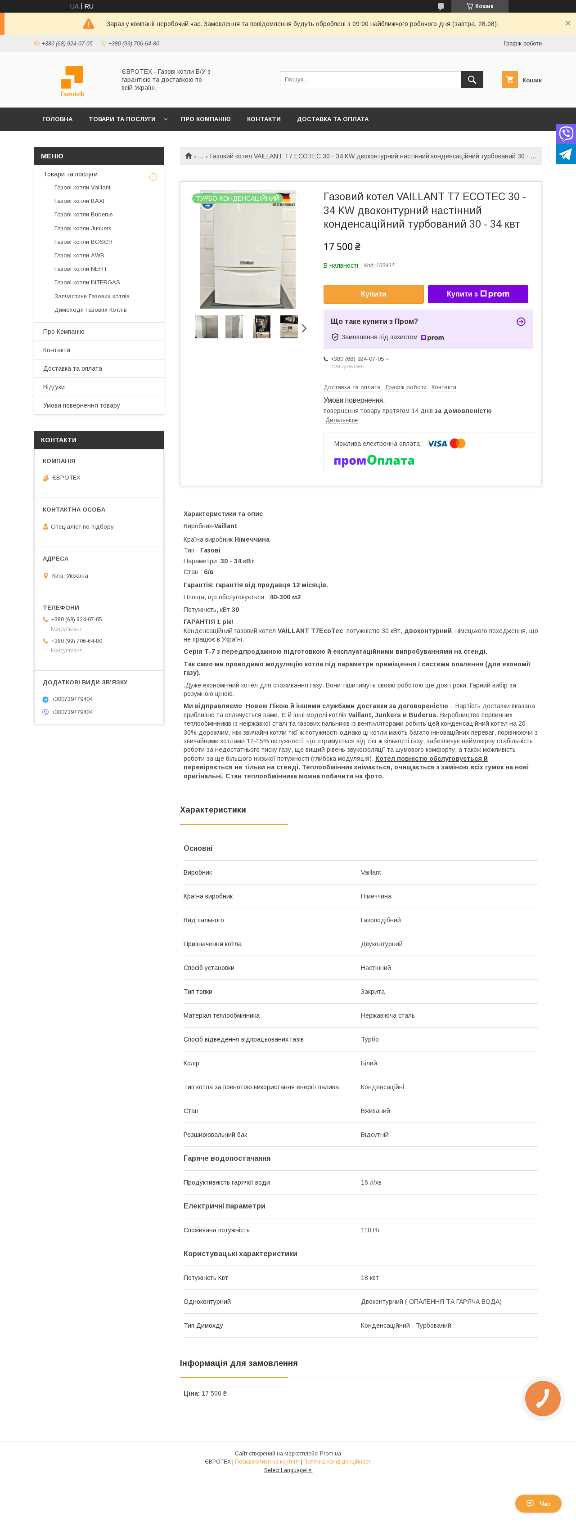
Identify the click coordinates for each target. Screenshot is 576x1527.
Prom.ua (330, 1454)
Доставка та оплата (333, 119)
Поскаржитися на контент (267, 1462)
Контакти (264, 119)
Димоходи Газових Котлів (90, 309)
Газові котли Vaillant (82, 187)
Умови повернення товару (81, 405)
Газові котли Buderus (83, 214)
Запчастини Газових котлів (92, 296)
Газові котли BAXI (79, 201)
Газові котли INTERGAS (87, 282)
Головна (57, 119)
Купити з (462, 294)
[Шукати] (472, 79)
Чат (545, 1503)
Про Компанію (64, 331)
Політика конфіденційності (337, 1462)
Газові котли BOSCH (83, 241)
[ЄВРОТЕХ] (72, 95)
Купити (374, 294)
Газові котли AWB (79, 255)
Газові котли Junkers (83, 228)
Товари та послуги (122, 119)
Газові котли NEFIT (80, 268)
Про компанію (206, 119)
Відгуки (54, 387)
